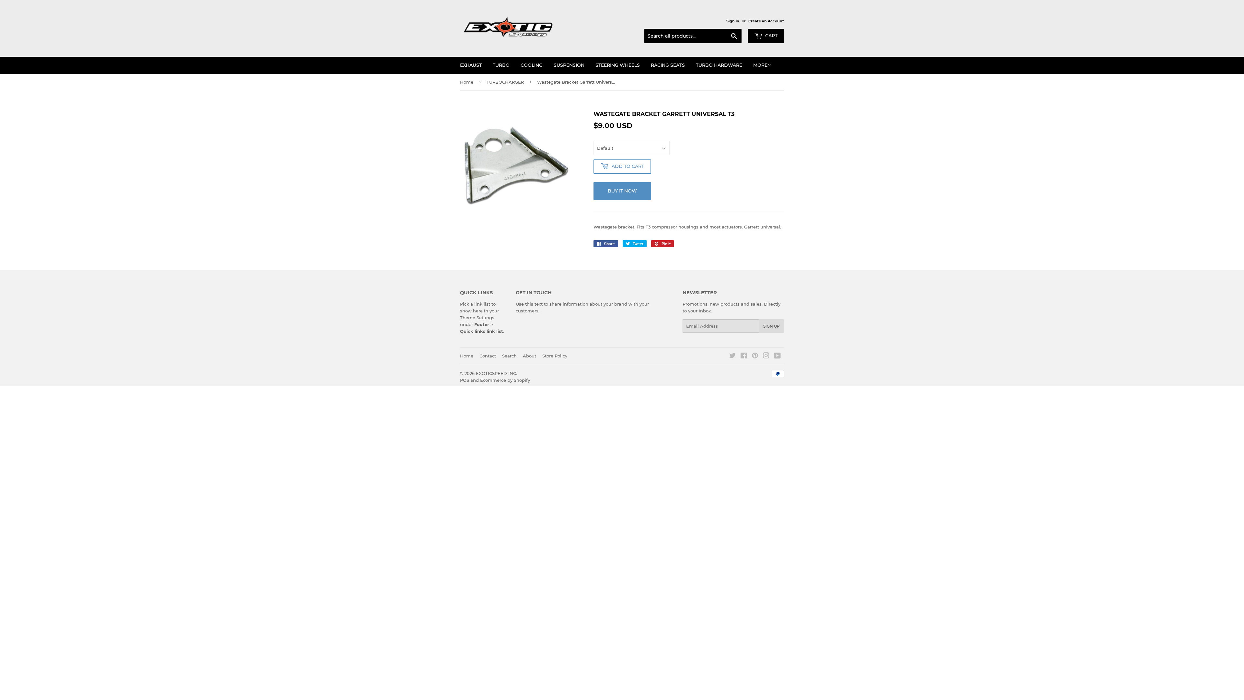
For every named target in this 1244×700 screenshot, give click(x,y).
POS (464, 380)
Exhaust (471, 65)
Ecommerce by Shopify (505, 380)
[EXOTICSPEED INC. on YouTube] (777, 356)
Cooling (532, 65)
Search (509, 355)
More (760, 65)
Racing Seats (668, 65)
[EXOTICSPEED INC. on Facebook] (743, 356)
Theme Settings (477, 317)
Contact (487, 355)
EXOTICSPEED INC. (496, 373)
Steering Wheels (617, 65)
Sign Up (771, 326)
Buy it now (622, 191)
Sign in (732, 21)
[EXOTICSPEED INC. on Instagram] (766, 356)
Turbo (501, 65)
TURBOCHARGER (505, 82)
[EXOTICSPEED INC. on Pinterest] (755, 356)
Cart (771, 36)
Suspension (569, 65)
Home (466, 82)
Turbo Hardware (719, 65)
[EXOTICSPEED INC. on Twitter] (732, 356)
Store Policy (554, 355)
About (529, 355)
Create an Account (766, 21)
